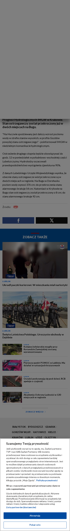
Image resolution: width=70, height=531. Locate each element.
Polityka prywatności (47, 480)
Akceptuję (35, 515)
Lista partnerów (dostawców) (21, 507)
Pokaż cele (34, 525)
